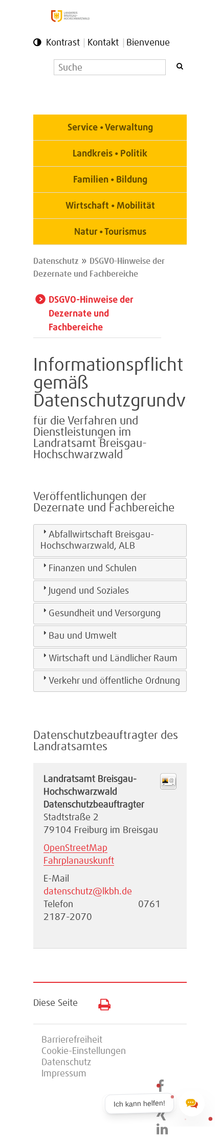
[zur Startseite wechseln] (70, 19)
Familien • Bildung (110, 180)
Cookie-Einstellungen (83, 1051)
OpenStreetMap (75, 848)
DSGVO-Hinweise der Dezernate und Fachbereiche (91, 314)
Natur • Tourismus (110, 232)
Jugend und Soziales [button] (89, 591)
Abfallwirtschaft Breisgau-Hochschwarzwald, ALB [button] (97, 540)
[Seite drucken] (100, 1002)
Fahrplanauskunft (78, 861)
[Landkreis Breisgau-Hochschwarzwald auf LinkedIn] (162, 1129)
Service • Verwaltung (110, 127)
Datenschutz (56, 261)
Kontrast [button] (63, 43)
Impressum (63, 1073)
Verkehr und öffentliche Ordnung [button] (114, 681)
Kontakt (103, 43)
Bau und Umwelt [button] (83, 636)
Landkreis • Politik (110, 154)
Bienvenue (148, 43)
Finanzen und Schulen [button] (93, 568)
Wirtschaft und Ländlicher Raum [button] (113, 658)
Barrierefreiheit (71, 1040)
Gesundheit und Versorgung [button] (105, 613)
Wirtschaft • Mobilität (110, 206)
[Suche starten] (179, 66)
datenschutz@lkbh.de (87, 891)
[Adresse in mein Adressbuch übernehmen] (168, 787)
